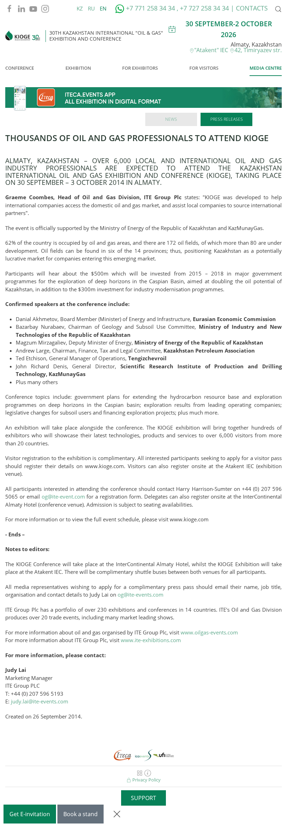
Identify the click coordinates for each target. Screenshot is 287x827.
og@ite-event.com (63, 496)
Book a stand (80, 814)
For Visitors (203, 68)
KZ (80, 8)
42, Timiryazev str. (258, 50)
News (171, 119)
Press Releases (226, 119)
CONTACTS (252, 8)
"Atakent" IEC (212, 50)
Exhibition (78, 68)
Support (143, 798)
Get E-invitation (29, 814)
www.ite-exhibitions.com (151, 640)
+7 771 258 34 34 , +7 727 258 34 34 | (180, 8)
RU (92, 8)
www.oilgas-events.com (209, 632)
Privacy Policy (146, 780)
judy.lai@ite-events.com (39, 701)
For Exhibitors (140, 68)
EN (103, 8)
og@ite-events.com (140, 594)
